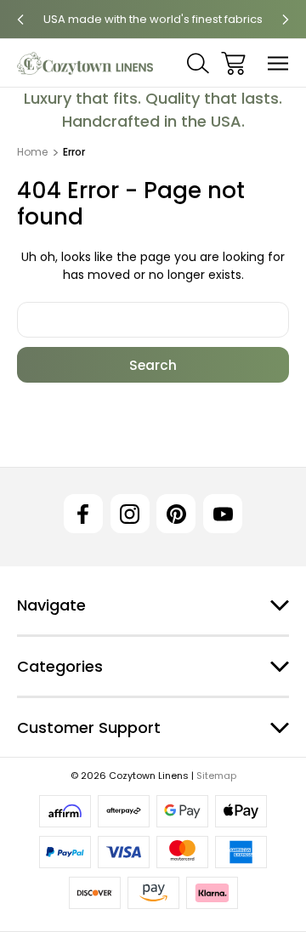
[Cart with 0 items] (233, 63)
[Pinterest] (176, 513)
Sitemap (216, 775)
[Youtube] (222, 513)
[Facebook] (83, 513)
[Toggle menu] (278, 63)
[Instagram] (130, 513)
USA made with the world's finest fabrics (153, 19)
